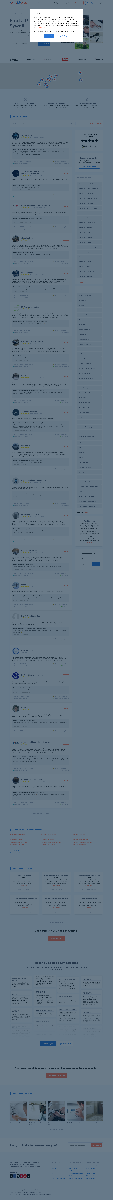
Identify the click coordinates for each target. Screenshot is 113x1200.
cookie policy (42, 27)
